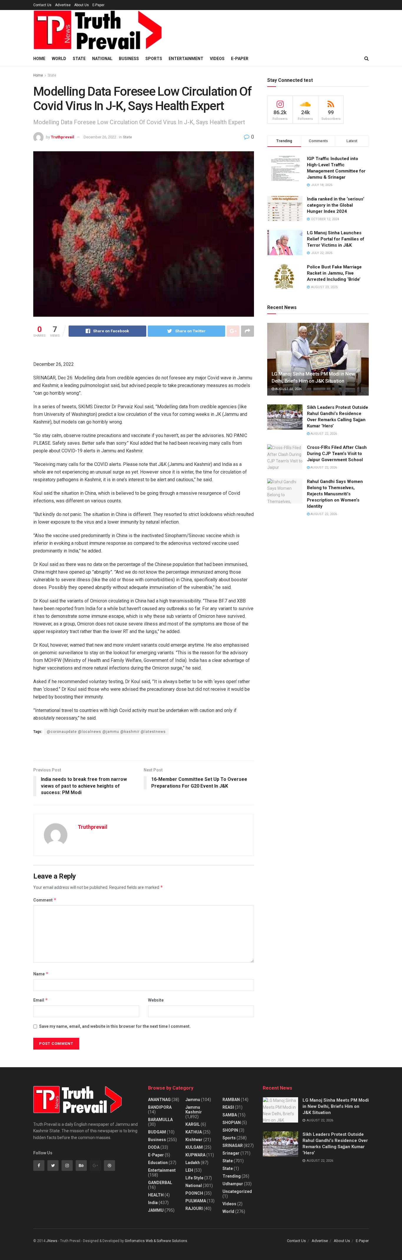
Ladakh (192, 1162)
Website (156, 1000)
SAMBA (229, 1115)
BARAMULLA (160, 1119)
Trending (231, 1176)
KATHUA (193, 1132)
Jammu (192, 1099)
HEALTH (156, 1195)
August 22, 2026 (288, 389)
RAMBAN (231, 1099)
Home (39, 58)
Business (129, 58)
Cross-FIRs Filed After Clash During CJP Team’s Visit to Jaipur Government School (337, 453)
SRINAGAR (232, 1145)
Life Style (194, 1178)
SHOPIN (230, 1130)
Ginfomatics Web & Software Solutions (156, 1241)
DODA (154, 1147)
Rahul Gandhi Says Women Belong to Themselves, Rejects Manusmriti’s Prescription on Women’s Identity (335, 494)
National (102, 58)
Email (40, 1000)
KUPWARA (195, 1155)
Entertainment (186, 58)
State (79, 58)
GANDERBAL (160, 1182)
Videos (217, 58)
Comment (45, 900)
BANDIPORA (160, 1107)
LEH (189, 1170)
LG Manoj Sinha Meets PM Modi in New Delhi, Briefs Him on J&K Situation (336, 1106)
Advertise (63, 5)
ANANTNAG (159, 1099)
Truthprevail (62, 137)
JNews (51, 1241)
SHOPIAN (231, 1122)
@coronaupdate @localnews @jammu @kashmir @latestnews (106, 732)
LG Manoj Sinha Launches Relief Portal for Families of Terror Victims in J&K (335, 239)
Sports (153, 58)
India (153, 1202)
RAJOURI (194, 1208)
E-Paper (98, 5)
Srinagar (231, 1153)
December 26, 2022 (100, 137)
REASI (228, 1107)
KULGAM (194, 1147)
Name (41, 974)
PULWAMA (195, 1200)
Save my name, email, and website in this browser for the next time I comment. (115, 1026)
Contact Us (42, 5)
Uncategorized (237, 1191)
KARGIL (192, 1124)
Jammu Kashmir (193, 1109)
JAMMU (156, 1210)
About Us (81, 5)
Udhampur (232, 1183)
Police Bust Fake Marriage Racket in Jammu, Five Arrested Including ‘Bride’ (334, 273)
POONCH (194, 1193)
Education (158, 1162)
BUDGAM (157, 1132)
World (59, 58)
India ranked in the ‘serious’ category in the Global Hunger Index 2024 (335, 205)
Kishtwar (193, 1139)
